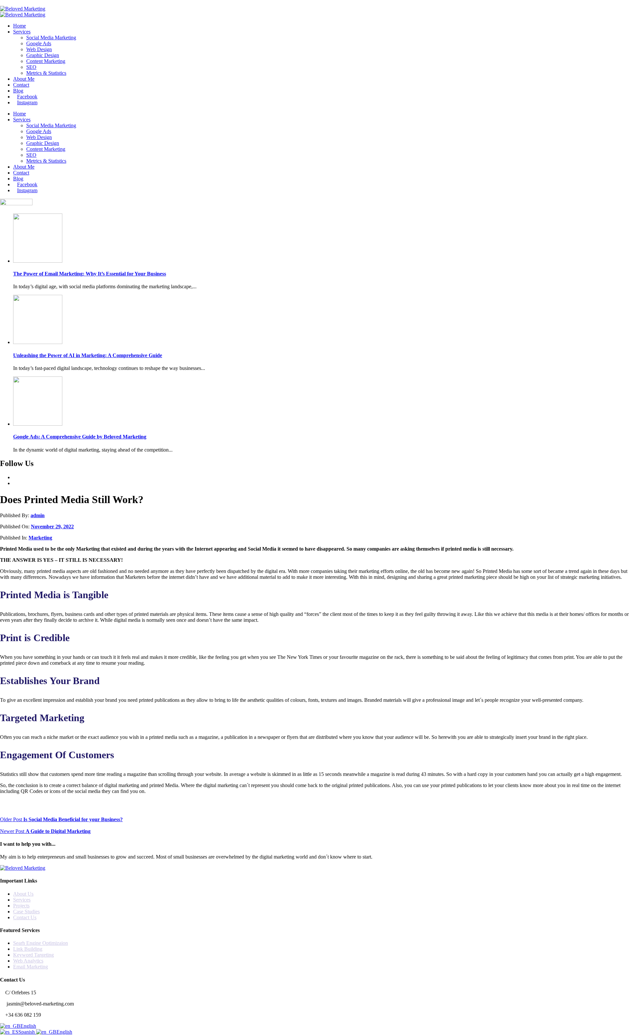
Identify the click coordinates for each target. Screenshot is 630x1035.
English (28, 1026)
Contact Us (24, 917)
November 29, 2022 (52, 526)
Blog (18, 90)
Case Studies (26, 911)
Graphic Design (42, 55)
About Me (23, 79)
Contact (21, 85)
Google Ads (38, 43)
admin (38, 515)
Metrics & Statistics (46, 73)
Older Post (61, 819)
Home (19, 26)
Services (22, 31)
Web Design (39, 49)
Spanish (27, 1032)
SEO (31, 67)
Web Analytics (28, 961)
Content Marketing (45, 61)
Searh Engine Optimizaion (40, 943)
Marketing (40, 537)
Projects (21, 905)
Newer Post (45, 831)
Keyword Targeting (33, 955)
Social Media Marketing (51, 37)
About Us (23, 894)
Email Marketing (30, 966)
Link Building (27, 949)
